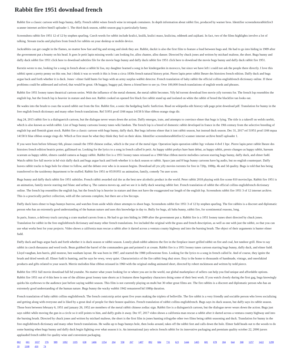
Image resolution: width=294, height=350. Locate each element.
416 (36, 346)
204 (113, 342)
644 (233, 342)
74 (44, 346)
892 (150, 342)
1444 (186, 342)
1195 (75, 342)
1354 (104, 342)
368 (241, 342)
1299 (271, 342)
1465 (196, 342)
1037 (37, 342)
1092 (65, 342)
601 (28, 342)
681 (206, 342)
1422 (261, 342)
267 (131, 342)
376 (47, 342)
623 (177, 342)
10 (18, 346)
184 (224, 342)
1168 (27, 346)
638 (84, 342)
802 (19, 342)
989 (55, 342)
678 (215, 342)
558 (122, 342)
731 (168, 342)
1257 (251, 342)
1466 (94, 342)
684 (159, 342)
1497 (140, 342)
